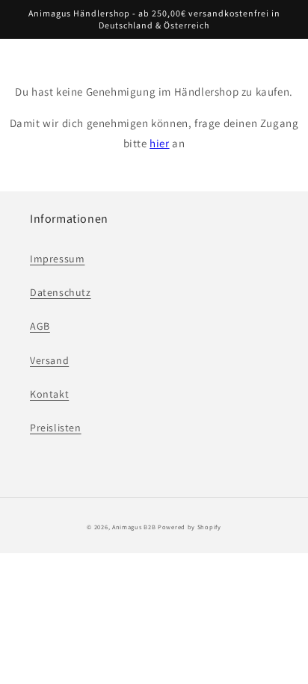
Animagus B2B (133, 527)
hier (159, 143)
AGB (40, 326)
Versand (49, 360)
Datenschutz (60, 292)
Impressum (57, 258)
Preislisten (55, 427)
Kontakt (49, 394)
